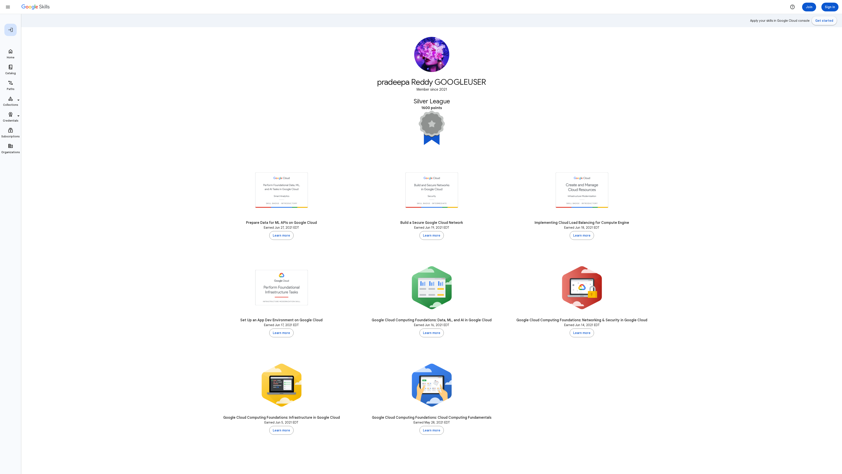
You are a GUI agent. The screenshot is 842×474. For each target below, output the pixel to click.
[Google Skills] (35, 7)
